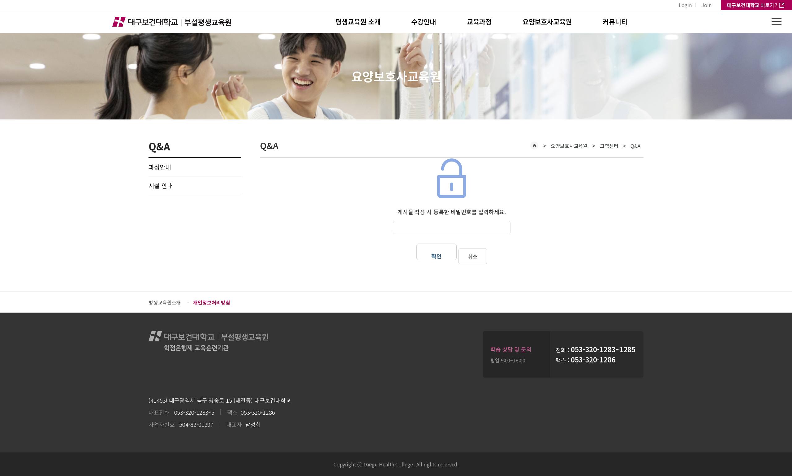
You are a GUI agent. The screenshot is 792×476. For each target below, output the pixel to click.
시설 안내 (160, 185)
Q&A (635, 145)
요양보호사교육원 (547, 21)
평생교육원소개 (164, 302)
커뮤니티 (615, 21)
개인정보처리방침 (211, 302)
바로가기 (753, 5)
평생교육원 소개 (357, 21)
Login (685, 5)
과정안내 (159, 166)
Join (706, 5)
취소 (472, 256)
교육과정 (479, 21)
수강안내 (423, 21)
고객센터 (609, 145)
